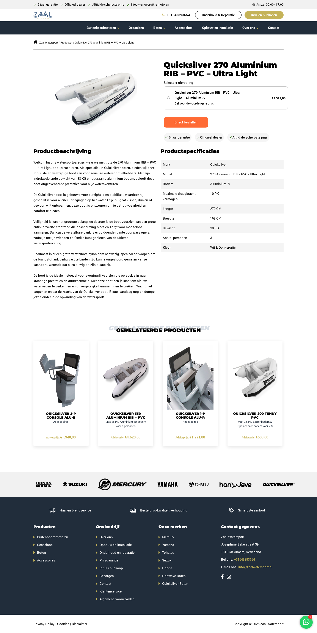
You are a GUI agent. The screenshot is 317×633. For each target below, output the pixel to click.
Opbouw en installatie (217, 27)
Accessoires (184, 27)
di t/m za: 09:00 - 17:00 (268, 4)
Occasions (136, 27)
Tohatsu (168, 552)
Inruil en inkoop (111, 568)
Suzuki (167, 560)
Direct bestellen (186, 122)
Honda (167, 568)
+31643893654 (178, 15)
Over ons (248, 27)
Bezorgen (107, 576)
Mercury (168, 537)
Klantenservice (111, 591)
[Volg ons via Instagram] (229, 577)
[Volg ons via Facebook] (222, 577)
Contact (273, 27)
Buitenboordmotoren (101, 27)
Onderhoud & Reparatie (218, 15)
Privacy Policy (44, 624)
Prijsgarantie (109, 560)
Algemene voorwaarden (117, 599)
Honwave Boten (174, 576)
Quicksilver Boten (175, 583)
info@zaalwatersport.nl (255, 567)
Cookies (63, 624)
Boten (157, 27)
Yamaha (168, 545)
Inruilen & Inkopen (264, 15)
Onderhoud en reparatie (117, 552)
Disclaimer (79, 624)
